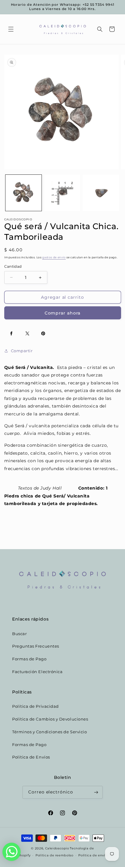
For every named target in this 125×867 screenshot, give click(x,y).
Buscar (19, 633)
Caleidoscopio (57, 848)
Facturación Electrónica (37, 671)
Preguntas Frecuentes (35, 646)
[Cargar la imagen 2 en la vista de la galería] (62, 193)
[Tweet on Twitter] (27, 333)
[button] (11, 29)
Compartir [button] (22, 351)
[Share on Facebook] (11, 333)
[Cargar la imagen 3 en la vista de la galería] (101, 193)
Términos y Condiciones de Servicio (49, 732)
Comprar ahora (63, 313)
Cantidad (13, 266)
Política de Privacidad (35, 706)
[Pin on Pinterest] (43, 333)
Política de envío (92, 855)
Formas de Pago (29, 659)
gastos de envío (54, 257)
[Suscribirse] (96, 792)
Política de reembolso (54, 855)
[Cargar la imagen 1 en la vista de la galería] (23, 193)
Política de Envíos (31, 757)
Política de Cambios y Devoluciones (50, 719)
